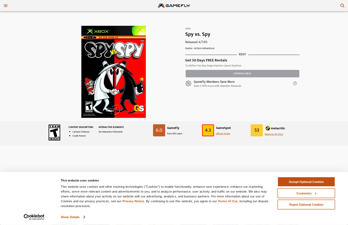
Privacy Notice (133, 201)
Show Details (70, 217)
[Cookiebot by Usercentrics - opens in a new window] (34, 217)
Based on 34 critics (274, 134)
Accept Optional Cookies (306, 182)
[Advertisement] (174, 163)
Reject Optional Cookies (306, 204)
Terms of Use (228, 201)
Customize (304, 193)
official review (223, 134)
